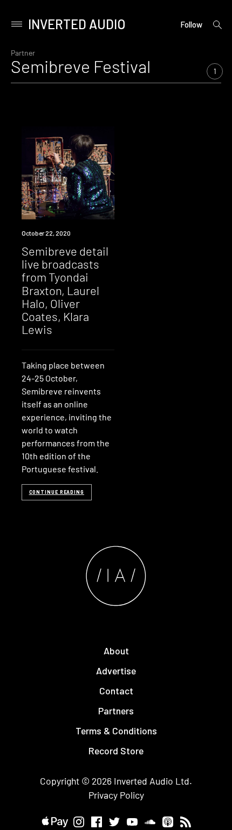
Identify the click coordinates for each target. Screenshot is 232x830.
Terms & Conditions (116, 731)
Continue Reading (56, 492)
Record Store (116, 751)
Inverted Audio (77, 24)
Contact (116, 691)
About (116, 651)
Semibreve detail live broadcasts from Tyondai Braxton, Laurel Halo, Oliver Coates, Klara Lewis (65, 290)
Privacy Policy (116, 795)
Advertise (116, 671)
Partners (116, 711)
